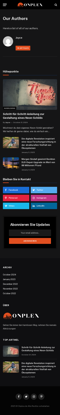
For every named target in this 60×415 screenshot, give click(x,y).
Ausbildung (9, 108)
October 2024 (9, 274)
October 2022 (9, 293)
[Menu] (5, 4)
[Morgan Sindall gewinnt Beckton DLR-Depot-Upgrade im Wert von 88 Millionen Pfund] (11, 162)
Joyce (19, 37)
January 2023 (9, 279)
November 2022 (10, 289)
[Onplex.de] (30, 5)
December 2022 (10, 284)
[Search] (55, 4)
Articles (23, 48)
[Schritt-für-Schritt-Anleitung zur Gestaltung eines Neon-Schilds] (30, 94)
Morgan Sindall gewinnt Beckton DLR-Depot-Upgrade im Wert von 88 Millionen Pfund (38, 162)
